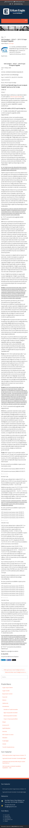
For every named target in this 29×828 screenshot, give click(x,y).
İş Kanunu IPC (5, 725)
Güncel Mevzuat (8, 819)
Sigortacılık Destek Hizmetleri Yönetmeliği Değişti (14, 758)
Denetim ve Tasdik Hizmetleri (11, 709)
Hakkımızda (5, 703)
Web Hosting (20, 826)
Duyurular (4, 697)
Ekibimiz (4, 700)
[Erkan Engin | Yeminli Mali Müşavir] (14, 11)
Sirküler (4, 744)
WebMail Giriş (19, 4)
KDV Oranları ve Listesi (7, 734)
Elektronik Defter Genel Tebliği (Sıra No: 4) (16, 672)
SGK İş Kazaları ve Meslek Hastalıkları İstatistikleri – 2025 (11, 766)
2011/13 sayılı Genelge (16, 96)
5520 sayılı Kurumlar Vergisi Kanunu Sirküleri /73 (14, 755)
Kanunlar (4, 731)
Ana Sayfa (7, 815)
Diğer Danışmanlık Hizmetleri (11, 712)
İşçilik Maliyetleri (6, 728)
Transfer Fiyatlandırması (8, 747)
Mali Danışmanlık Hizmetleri (10, 715)
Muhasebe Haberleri (6, 826)
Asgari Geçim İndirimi (7, 687)
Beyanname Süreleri (7, 694)
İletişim (4, 722)
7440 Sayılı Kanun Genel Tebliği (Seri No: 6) (13, 670)
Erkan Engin (11, 43)
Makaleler (4, 737)
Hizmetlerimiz (5, 706)
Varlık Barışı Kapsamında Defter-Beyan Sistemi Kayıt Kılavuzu (13, 762)
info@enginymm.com (20, 1)
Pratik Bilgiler (5, 741)
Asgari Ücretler (6, 690)
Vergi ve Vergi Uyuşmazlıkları (11, 719)
